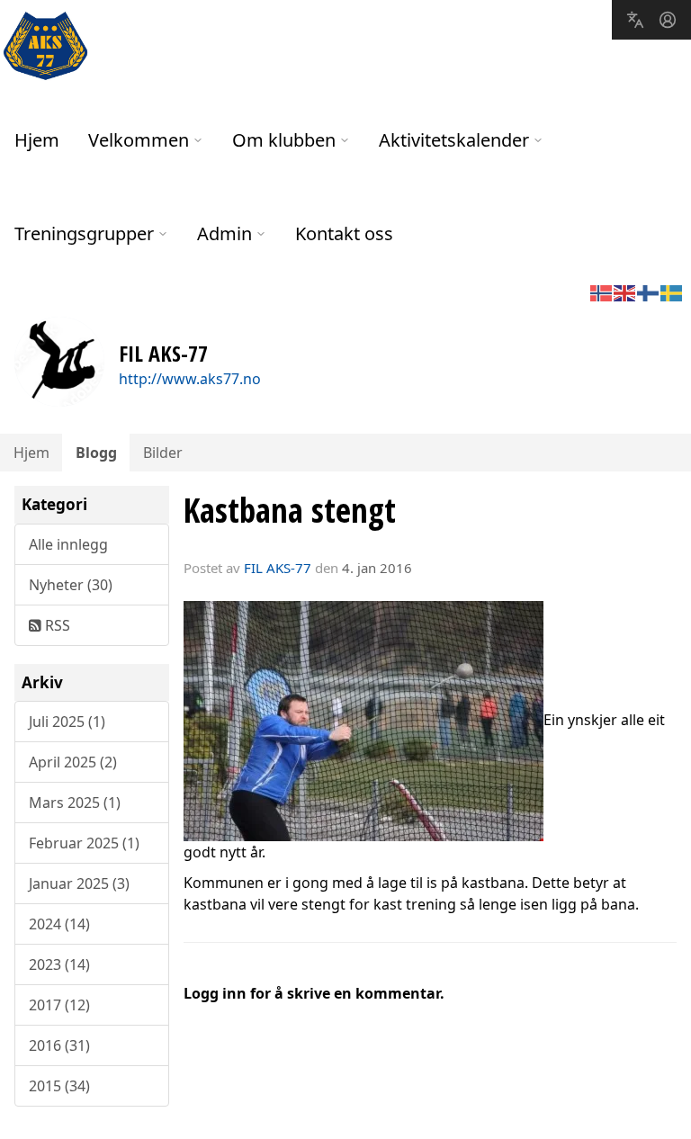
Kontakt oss (344, 233)
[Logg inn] (667, 20)
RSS (55, 625)
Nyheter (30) (70, 585)
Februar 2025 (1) (84, 843)
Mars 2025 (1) (75, 802)
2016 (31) (59, 1045)
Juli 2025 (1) (67, 721)
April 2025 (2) (73, 762)
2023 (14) (59, 964)
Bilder (163, 452)
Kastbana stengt (290, 510)
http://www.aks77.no (190, 379)
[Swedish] (672, 291)
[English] (625, 291)
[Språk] (635, 20)
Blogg (96, 452)
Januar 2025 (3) (79, 883)
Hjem (36, 140)
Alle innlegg (68, 544)
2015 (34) (59, 1086)
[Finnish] (648, 291)
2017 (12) (59, 1005)
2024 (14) (59, 924)
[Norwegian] (602, 291)
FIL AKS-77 (277, 568)
